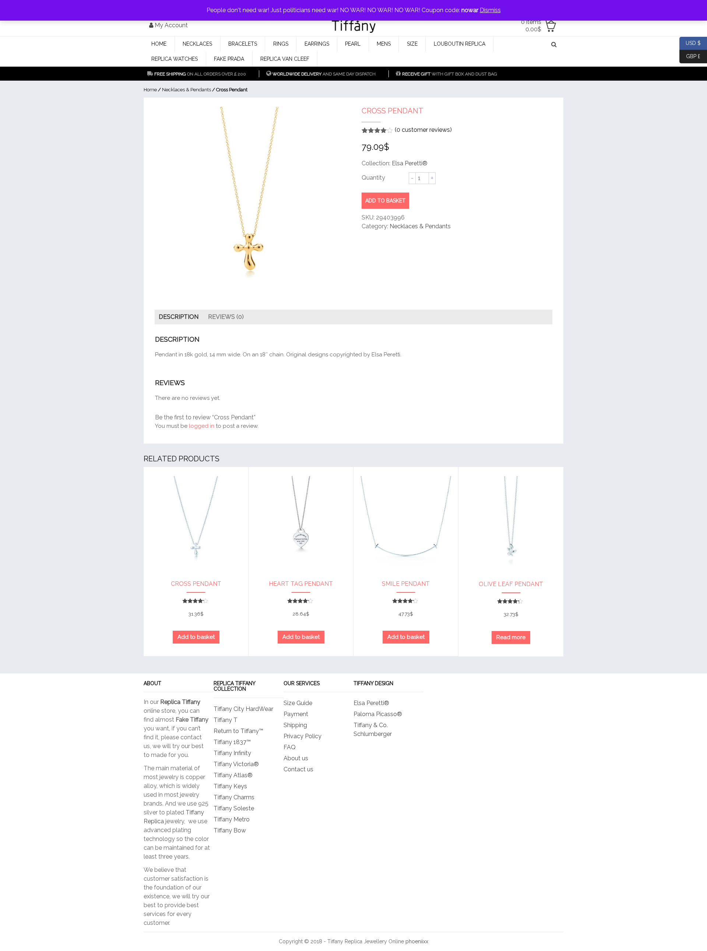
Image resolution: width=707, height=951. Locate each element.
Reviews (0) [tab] (226, 316)
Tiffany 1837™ (232, 742)
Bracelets (242, 44)
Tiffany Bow (230, 830)
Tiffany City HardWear (243, 708)
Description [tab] (178, 316)
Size (412, 44)
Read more (510, 637)
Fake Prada (229, 59)
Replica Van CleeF (284, 59)
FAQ (290, 747)
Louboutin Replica (459, 44)
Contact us (298, 769)
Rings (280, 44)
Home (158, 44)
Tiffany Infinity (232, 753)
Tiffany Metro (232, 819)
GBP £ (689, 55)
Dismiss (490, 10)
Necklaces (197, 44)
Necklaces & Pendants (186, 89)
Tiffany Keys (230, 786)
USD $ (690, 42)
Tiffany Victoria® (236, 764)
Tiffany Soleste (234, 808)
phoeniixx (416, 941)
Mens (384, 44)
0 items (531, 25)
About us (296, 758)
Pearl (352, 44)
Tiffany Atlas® (233, 775)
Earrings (317, 44)
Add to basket (385, 201)
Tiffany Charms (234, 797)
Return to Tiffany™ (238, 731)
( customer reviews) (423, 129)
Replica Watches (174, 59)
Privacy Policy (302, 736)
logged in (201, 426)
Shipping (295, 725)
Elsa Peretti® (410, 163)
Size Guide (298, 703)
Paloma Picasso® (378, 714)
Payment (296, 714)
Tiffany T (226, 719)
